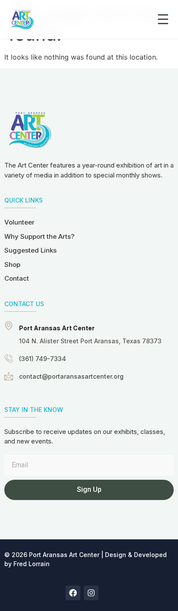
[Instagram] (91, 593)
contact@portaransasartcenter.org (71, 376)
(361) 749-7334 (42, 358)
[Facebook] (73, 593)
